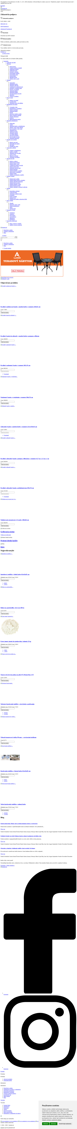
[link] (51, 1120)
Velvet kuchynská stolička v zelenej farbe (13, 804)
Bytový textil (10, 97)
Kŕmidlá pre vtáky (14, 146)
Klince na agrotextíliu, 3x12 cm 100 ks (12, 608)
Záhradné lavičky (14, 84)
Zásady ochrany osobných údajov (51, 1120)
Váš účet (3, 1100)
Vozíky (11, 124)
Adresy (5, 1109)
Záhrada (9, 80)
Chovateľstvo (13, 216)
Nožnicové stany (14, 131)
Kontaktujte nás (7, 1095)
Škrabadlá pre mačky (15, 143)
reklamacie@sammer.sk (6, 29)
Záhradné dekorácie (14, 138)
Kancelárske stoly (14, 74)
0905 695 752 (4, 24)
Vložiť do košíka (4, 312)
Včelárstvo (12, 212)
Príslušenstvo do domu (12, 104)
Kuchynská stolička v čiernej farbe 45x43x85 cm (15, 771)
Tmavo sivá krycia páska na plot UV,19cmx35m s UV (17, 675)
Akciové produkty (8, 1079)
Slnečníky (12, 95)
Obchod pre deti (10, 158)
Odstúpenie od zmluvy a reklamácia (12, 1089)
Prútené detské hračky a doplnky (17, 180)
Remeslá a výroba (11, 210)
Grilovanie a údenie (11, 147)
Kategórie (6, 61)
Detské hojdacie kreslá (15, 185)
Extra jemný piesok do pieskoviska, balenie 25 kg (16, 641)
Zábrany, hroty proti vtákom (16, 127)
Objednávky (6, 1106)
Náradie (11, 203)
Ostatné (8, 188)
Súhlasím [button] (45, 1123)
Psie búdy (12, 145)
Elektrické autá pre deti (15, 168)
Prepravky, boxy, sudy (15, 204)
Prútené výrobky (11, 176)
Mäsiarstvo (12, 218)
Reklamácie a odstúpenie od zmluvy (12, 1113)
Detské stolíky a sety (14, 164)
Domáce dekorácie (14, 116)
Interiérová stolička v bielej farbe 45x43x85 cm (15, 574)
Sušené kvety (13, 198)
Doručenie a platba (8, 230)
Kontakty (3, 5)
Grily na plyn (13, 154)
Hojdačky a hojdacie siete (16, 88)
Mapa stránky (7, 1096)
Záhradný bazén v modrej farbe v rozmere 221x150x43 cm (19, 426)
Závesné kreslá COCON (15, 93)
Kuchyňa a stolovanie (12, 221)
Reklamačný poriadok (9, 1092)
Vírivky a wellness (14, 96)
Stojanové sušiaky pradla (15, 114)
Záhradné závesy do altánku (16, 103)
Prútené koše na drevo (15, 183)
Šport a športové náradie (15, 115)
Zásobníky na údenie (15, 157)
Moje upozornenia (8, 1112)
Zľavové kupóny (8, 1110)
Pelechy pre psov (14, 142)
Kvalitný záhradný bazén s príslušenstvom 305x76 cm (17, 488)
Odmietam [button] (53, 1123)
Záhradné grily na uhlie (15, 153)
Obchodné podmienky (9, 1090)
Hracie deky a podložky (15, 172)
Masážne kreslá (13, 77)
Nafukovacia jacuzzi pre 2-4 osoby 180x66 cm (15, 520)
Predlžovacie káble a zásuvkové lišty (18, 199)
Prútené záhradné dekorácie (16, 181)
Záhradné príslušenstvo (12, 120)
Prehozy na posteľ (14, 100)
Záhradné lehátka (14, 92)
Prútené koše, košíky (14, 179)
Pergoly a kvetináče (14, 89)
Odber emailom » (10, 865)
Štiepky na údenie (14, 156)
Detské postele (13, 173)
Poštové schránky (14, 110)
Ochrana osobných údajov (10, 1093)
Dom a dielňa (10, 200)
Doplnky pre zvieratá (12, 139)
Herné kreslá (13, 66)
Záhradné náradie (14, 133)
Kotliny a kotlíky (14, 151)
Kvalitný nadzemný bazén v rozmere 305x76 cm (15, 365)
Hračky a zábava (14, 161)
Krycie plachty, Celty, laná (16, 128)
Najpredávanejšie (8, 1080)
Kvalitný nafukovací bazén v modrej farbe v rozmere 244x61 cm (20, 307)
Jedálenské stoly (13, 70)
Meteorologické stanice (15, 119)
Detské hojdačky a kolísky (16, 170)
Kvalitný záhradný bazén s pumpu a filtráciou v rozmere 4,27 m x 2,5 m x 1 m (25, 458)
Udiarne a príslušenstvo (15, 150)
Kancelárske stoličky (14, 73)
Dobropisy (6, 1108)
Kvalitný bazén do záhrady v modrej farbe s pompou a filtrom (20, 336)
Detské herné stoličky (15, 162)
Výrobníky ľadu (13, 107)
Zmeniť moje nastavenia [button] (65, 1123)
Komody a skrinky (14, 72)
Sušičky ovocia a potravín (16, 225)
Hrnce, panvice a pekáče (15, 223)
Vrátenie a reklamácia (9, 231)
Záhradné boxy (13, 130)
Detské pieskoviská (14, 166)
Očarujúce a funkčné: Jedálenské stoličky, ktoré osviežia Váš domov (18, 848)
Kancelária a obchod (14, 191)
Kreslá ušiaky (13, 76)
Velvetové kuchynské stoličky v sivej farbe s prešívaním (17, 704)
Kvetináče (12, 195)
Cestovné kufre (13, 192)
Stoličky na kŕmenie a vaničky (17, 174)
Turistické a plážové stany (16, 193)
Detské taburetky (14, 169)
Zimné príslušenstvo (14, 206)
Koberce (12, 118)
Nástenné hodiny (14, 111)
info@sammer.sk (5, 26)
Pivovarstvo (12, 215)
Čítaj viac (3, 829)
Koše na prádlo (13, 196)
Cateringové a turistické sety (16, 87)
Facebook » (3, 865)
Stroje (11, 207)
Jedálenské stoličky (14, 69)
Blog (5, 232)
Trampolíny (12, 82)
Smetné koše (13, 208)
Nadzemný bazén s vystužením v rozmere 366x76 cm (17, 397)
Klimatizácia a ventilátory (16, 108)
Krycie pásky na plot (14, 137)
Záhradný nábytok (14, 85)
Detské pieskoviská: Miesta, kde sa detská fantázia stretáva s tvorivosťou (19, 823)
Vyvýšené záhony (14, 134)
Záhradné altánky (14, 91)
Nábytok (9, 64)
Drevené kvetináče (14, 135)
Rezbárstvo (12, 219)
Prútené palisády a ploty (15, 184)
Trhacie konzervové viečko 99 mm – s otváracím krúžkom (18, 737)
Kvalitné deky (13, 101)
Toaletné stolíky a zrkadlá (16, 68)
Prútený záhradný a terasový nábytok (18, 187)
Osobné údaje (7, 1105)
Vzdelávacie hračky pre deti (16, 165)
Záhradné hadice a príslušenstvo (17, 126)
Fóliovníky (12, 123)
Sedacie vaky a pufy (14, 78)
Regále (11, 112)
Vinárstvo (12, 214)
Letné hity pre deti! (11, 62)
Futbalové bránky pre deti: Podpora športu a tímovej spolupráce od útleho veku (21, 836)
